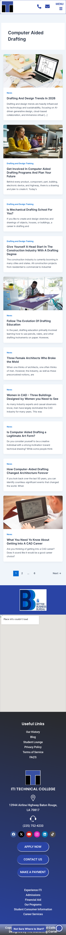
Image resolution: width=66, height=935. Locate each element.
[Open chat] (59, 928)
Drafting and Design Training (20, 163)
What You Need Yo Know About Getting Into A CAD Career (28, 541)
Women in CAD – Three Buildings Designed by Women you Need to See (32, 396)
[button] (61, 8)
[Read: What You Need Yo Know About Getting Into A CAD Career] (32, 512)
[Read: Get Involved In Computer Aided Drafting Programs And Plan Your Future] (32, 141)
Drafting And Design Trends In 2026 (31, 98)
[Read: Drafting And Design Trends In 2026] (32, 70)
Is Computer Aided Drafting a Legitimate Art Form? (26, 433)
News (9, 93)
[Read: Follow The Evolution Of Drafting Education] (32, 293)
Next (57, 573)
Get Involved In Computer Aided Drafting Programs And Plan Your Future (29, 172)
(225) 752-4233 (33, 826)
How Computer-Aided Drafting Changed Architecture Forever (27, 471)
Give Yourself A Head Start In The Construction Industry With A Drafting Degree (32, 250)
